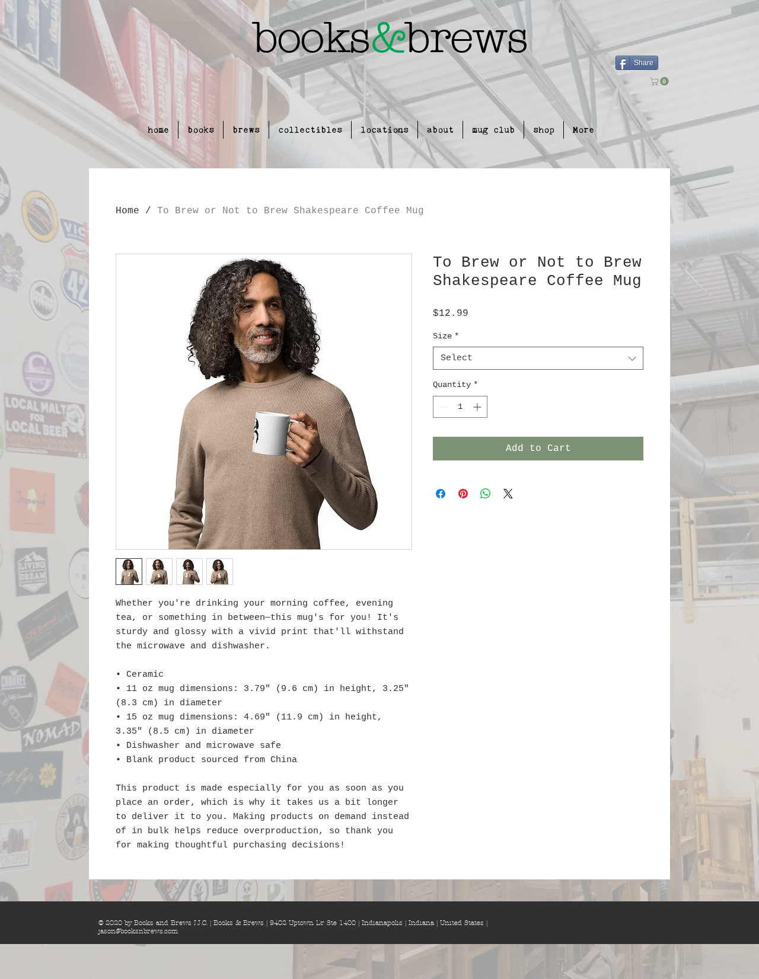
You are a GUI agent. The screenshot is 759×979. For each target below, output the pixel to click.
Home (127, 211)
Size (446, 336)
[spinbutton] (460, 406)
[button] (660, 81)
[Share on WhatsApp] (486, 494)
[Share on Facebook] (440, 494)
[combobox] (538, 358)
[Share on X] (508, 494)
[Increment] (478, 406)
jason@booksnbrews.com (138, 931)
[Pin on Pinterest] (463, 494)
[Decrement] (442, 406)
